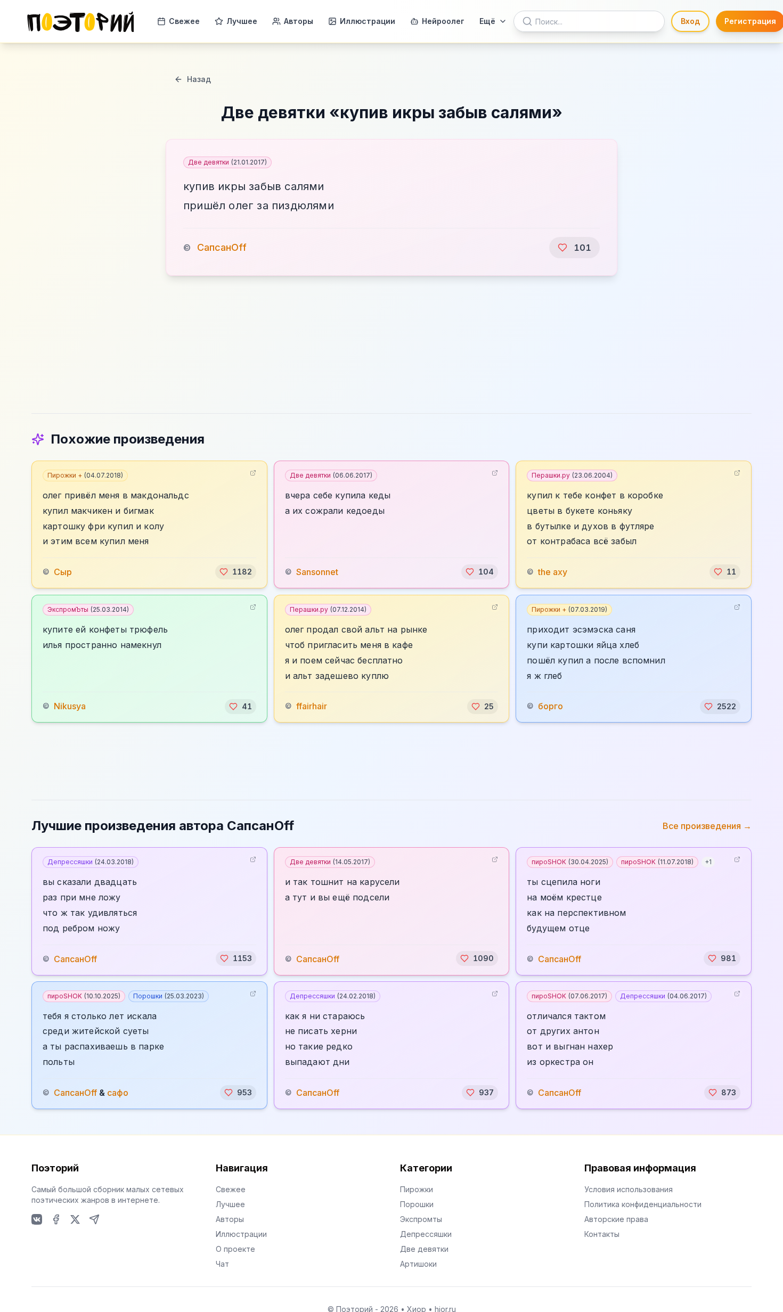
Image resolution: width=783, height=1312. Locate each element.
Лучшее (241, 21)
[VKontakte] (36, 1219)
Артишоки (418, 1263)
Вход (690, 21)
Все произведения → (707, 826)
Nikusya (70, 706)
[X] (75, 1219)
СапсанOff (222, 247)
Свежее (184, 21)
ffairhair (311, 706)
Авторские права (616, 1219)
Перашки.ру (572, 475)
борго (550, 706)
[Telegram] (94, 1219)
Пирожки (416, 1189)
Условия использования (628, 1189)
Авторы (298, 21)
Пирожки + (85, 475)
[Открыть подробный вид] (253, 473)
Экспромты (421, 1219)
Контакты (601, 1234)
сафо (117, 1092)
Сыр (63, 572)
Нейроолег (443, 21)
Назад (199, 79)
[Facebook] (56, 1219)
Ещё (487, 21)
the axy (552, 572)
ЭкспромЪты (88, 609)
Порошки (168, 996)
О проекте (235, 1248)
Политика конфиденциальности (643, 1204)
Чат (222, 1263)
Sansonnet (317, 572)
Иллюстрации (367, 21)
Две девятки (227, 162)
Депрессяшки (90, 862)
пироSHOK (570, 862)
